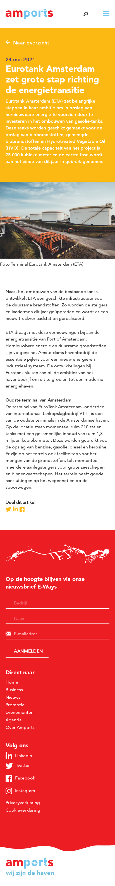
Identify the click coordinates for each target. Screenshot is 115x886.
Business (14, 689)
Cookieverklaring (23, 810)
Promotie (15, 704)
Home (12, 682)
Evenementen (19, 712)
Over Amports (20, 727)
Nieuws (13, 697)
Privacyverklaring (23, 802)
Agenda (13, 719)
